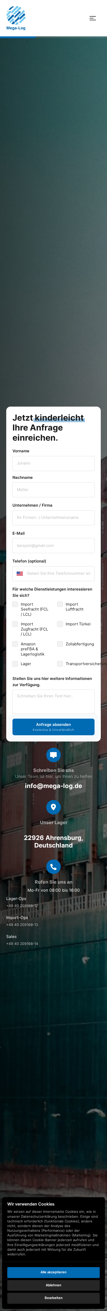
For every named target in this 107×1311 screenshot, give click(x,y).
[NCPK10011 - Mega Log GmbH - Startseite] (16, 18)
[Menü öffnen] (95, 18)
